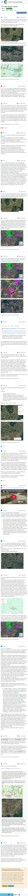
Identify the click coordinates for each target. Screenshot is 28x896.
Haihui (4, 86)
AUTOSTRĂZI (9, 8)
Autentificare (10, 885)
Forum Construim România (15, 2)
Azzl (4, 160)
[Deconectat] (2, 17)
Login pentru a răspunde (21, 12)
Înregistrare (4, 885)
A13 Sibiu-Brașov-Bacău (15, 768)
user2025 (5, 510)
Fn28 (4, 540)
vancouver (5, 17)
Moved (4, 8)
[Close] (25, 869)
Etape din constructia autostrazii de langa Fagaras (13, 487)
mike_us (4, 132)
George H (5, 321)
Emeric (4, 485)
